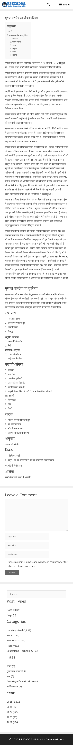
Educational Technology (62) (22, 650)
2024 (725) (13, 712)
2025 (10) (12, 706)
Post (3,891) (13, 610)
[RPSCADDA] (14, 4)
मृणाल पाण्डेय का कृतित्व (18, 35)
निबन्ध (14, 51)
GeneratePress (55, 739)
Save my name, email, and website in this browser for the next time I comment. (37, 564)
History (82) (13, 645)
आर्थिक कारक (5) (14, 686)
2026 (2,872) (14, 701)
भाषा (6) (10, 676)
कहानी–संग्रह (16, 42)
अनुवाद (14, 48)
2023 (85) (12, 717)
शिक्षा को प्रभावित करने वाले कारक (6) (23, 681)
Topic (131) (13, 635)
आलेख (14, 55)
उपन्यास (14, 38)
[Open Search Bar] (48, 4)
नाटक (14, 45)
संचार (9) (11, 666)
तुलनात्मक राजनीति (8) (16, 671)
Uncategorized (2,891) (19, 630)
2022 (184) (13, 722)
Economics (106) (16, 640)
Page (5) (11, 615)
